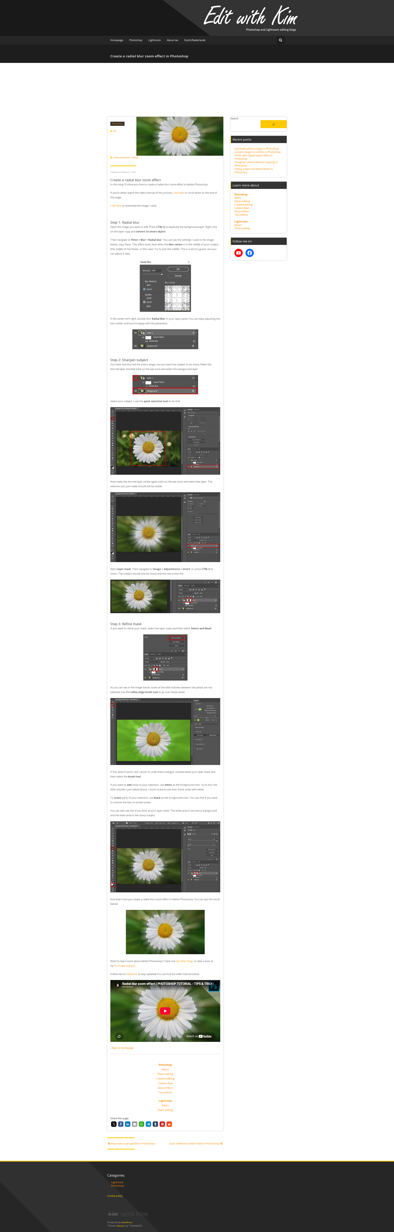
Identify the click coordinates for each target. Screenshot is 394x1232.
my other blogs (184, 961)
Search (234, 118)
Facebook (131, 974)
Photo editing (165, 1074)
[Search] (274, 124)
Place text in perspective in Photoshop (133, 1143)
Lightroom (154, 40)
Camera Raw (165, 1083)
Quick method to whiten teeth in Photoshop (194, 1143)
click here (179, 192)
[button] (114, 1124)
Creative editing (165, 1078)
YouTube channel (124, 965)
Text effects (165, 1092)
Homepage (116, 40)
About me (172, 40)
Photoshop (135, 40)
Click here (116, 205)
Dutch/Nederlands (194, 40)
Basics (165, 1069)
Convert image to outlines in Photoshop (257, 152)
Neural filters (165, 1088)
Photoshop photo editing (125, 157)
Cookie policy (115, 1196)
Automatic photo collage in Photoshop (256, 148)
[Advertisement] (197, 86)
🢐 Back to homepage (122, 1048)
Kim (115, 130)
